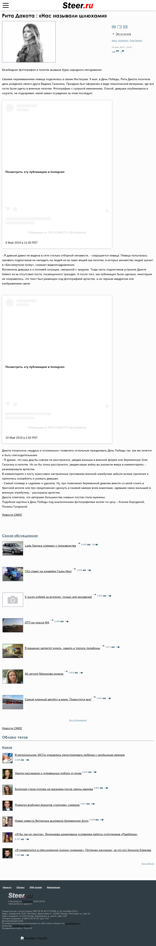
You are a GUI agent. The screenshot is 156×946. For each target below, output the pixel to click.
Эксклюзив (123, 34)
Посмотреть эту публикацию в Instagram (34, 171)
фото (114, 40)
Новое (7, 747)
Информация (53, 887)
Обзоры (20, 887)
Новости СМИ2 (12, 514)
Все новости (148, 863)
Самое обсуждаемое (20, 536)
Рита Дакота (136, 40)
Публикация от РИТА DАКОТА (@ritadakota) (57, 232)
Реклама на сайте (21, 926)
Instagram (123, 40)
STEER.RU (27, 901)
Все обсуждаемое (78, 720)
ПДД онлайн (36, 887)
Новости (7, 887)
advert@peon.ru (72, 923)
